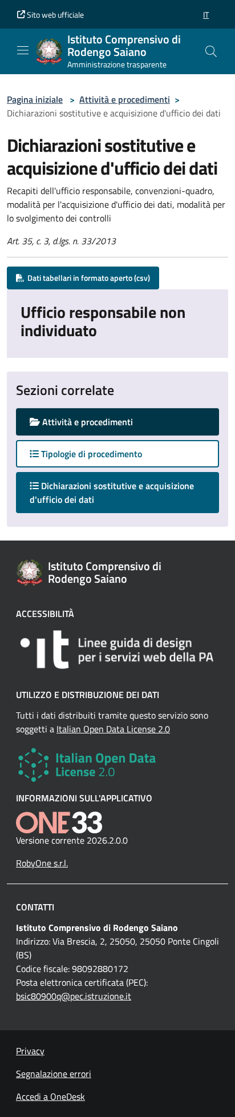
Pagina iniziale (35, 99)
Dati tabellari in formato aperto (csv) (87, 278)
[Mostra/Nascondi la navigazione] (23, 50)
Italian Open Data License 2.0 (113, 729)
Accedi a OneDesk (50, 1096)
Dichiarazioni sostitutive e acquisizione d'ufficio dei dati (112, 492)
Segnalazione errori (53, 1073)
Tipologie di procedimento (90, 454)
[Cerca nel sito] (211, 51)
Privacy (30, 1051)
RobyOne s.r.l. (42, 863)
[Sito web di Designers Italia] (117, 649)
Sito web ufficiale (54, 15)
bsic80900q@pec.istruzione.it (73, 996)
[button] (206, 14)
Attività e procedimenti (124, 99)
